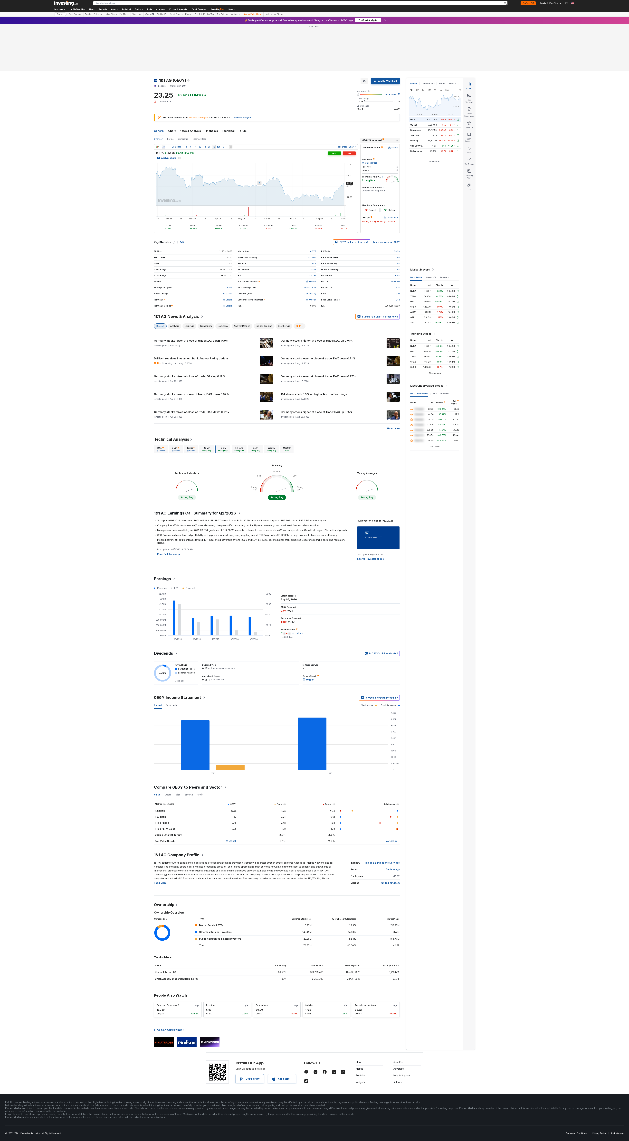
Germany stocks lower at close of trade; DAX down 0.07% (191, 346)
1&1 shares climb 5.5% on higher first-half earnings (314, 346)
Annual (158, 658)
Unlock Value (390, 47)
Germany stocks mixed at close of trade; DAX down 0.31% (191, 364)
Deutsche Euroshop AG (168, 958)
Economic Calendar (178, 9)
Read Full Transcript (169, 506)
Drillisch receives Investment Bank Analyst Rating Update (191, 311)
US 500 (413, 77)
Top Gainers (222, 14)
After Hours (137, 14)
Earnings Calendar (93, 14)
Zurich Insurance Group (366, 958)
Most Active (236, 14)
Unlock (233, 793)
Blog (358, 1014)
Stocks (60, 14)
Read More (160, 835)
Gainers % (431, 230)
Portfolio (360, 1028)
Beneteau (211, 958)
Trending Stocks (420, 286)
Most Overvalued (440, 346)
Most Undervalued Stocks (426, 338)
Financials (211, 83)
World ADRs (162, 14)
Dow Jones (415, 83)
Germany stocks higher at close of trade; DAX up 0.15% (317, 364)
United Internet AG (165, 924)
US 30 (413, 72)
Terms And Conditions (576, 1086)
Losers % (444, 230)
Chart (172, 83)
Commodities (428, 36)
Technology (393, 822)
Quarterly (171, 658)
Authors (397, 1034)
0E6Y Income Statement (177, 650)
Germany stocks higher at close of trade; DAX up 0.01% (317, 293)
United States (111, 14)
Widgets (360, 1034)
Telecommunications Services (382, 815)
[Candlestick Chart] (157, 99)
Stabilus (309, 958)
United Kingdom (390, 835)
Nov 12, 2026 (310, 240)
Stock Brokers (176, 14)
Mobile (359, 1021)
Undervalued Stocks (274, 14)
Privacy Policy (599, 1086)
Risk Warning (617, 1086)
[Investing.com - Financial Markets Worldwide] (67, 3)
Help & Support (401, 1028)
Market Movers (420, 222)
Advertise (398, 1021)
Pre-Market (124, 14)
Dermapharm (262, 958)
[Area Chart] (163, 99)
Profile (170, 91)
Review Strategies (242, 70)
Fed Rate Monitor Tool (204, 14)
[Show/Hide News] (230, 99)
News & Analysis (190, 83)
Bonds (442, 36)
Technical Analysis (171, 392)
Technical (228, 83)
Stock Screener (199, 9)
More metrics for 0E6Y (386, 194)
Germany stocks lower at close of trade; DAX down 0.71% (318, 311)
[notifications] (566, 3)
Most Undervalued (419, 346)
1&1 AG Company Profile (176, 807)
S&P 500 (414, 88)
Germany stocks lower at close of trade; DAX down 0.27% (318, 329)
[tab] (161, 402)
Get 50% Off (528, 3)
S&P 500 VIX (416, 98)
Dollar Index (416, 104)
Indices (413, 36)
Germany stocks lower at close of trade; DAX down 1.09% (191, 293)
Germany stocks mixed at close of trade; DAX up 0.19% (189, 329)
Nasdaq (414, 93)
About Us (398, 1014)
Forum (242, 83)
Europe (188, 14)
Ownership (183, 91)
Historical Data (199, 91)
